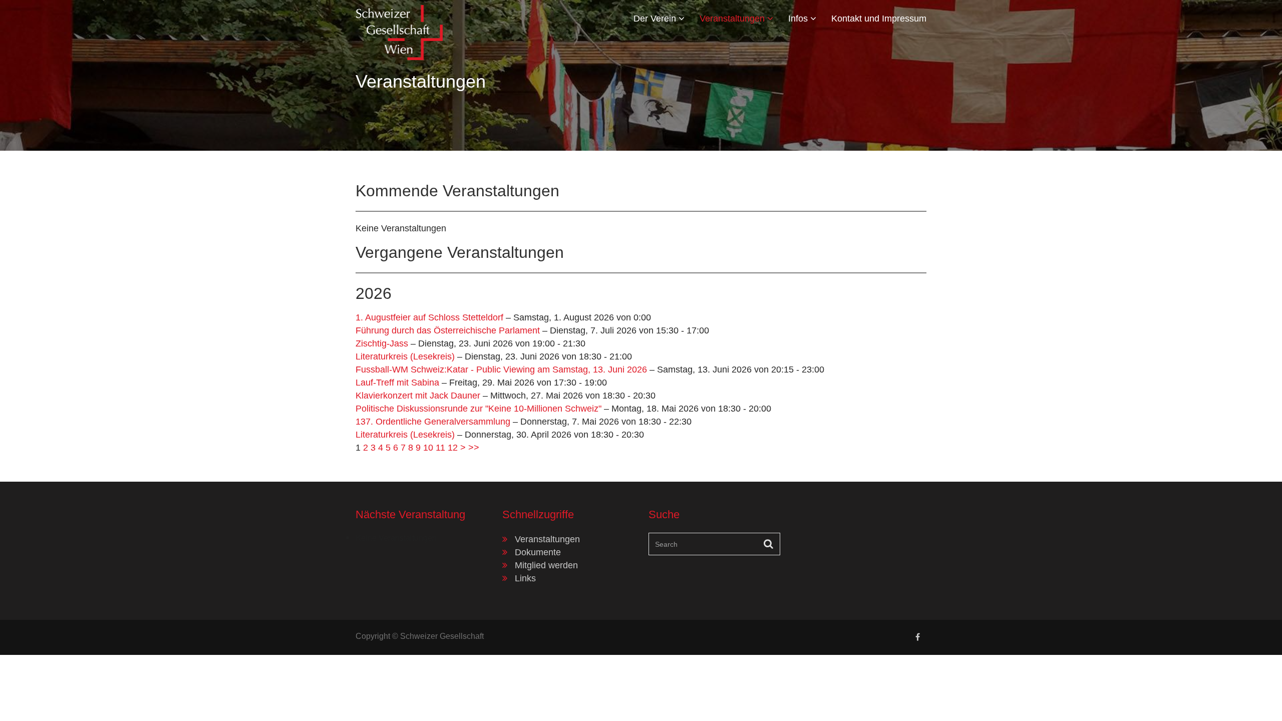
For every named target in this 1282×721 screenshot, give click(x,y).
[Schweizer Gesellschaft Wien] (399, 31)
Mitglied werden (546, 565)
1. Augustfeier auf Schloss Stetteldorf (429, 317)
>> (473, 448)
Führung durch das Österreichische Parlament (448, 330)
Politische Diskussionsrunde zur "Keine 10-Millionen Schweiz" (478, 409)
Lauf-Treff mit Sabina (397, 383)
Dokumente (538, 552)
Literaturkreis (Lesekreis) (405, 356)
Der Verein (656, 19)
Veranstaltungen (733, 19)
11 (440, 448)
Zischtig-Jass (382, 343)
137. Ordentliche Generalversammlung (433, 422)
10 (428, 448)
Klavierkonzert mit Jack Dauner (418, 396)
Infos (799, 19)
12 (453, 448)
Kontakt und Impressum (878, 19)
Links (525, 578)
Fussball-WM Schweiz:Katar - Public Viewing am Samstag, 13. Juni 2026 (501, 370)
